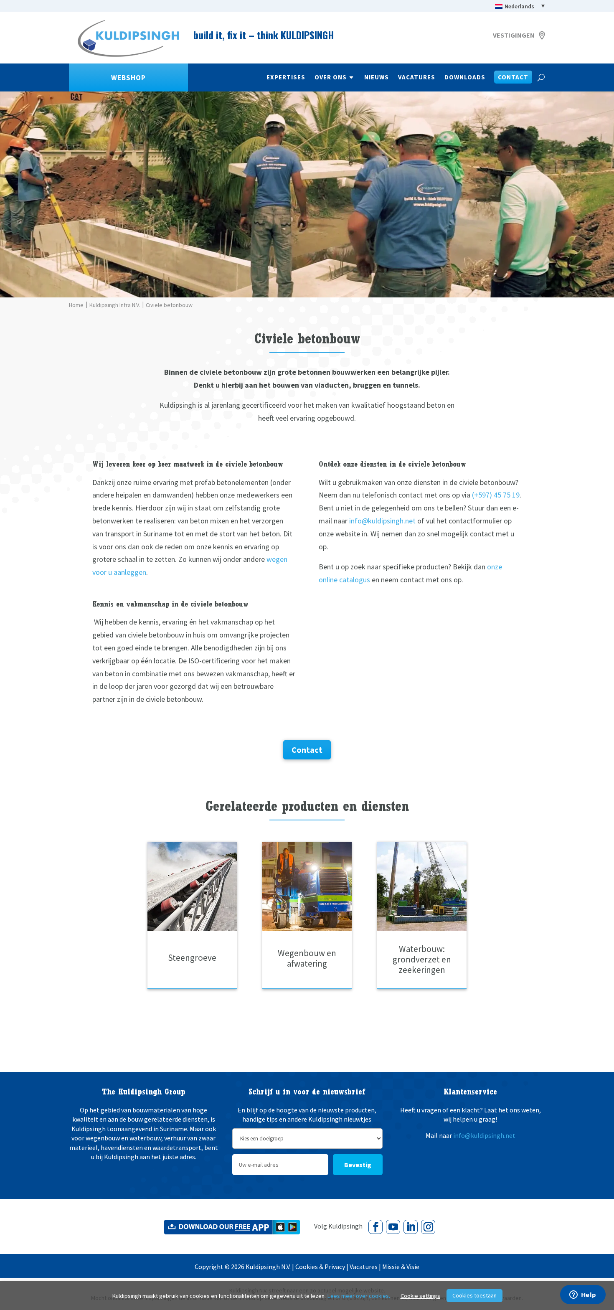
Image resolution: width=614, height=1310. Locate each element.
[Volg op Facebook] (375, 1227)
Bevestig (357, 1164)
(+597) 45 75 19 (496, 495)
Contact (513, 77)
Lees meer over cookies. (358, 1296)
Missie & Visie (400, 1266)
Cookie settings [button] (420, 1296)
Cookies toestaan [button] (474, 1295)
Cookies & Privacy (320, 1266)
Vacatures (416, 77)
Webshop (128, 77)
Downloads (464, 77)
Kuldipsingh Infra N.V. (114, 305)
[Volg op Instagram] (428, 1227)
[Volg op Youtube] (393, 1227)
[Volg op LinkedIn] (410, 1227)
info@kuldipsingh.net (382, 521)
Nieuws (376, 77)
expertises (285, 77)
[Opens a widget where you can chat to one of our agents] (583, 1295)
